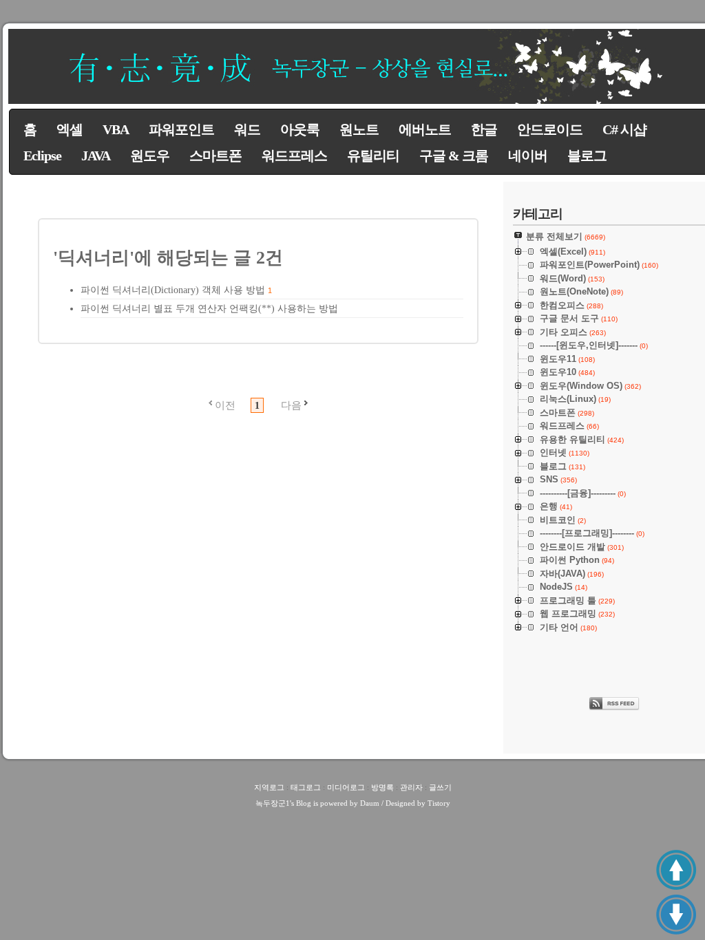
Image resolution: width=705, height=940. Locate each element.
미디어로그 (346, 787)
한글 (484, 129)
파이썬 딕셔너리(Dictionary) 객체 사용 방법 (173, 290)
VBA (116, 129)
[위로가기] (676, 870)
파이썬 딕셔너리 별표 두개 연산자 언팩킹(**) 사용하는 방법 (209, 308)
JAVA (95, 155)
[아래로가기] (676, 915)
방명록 (382, 787)
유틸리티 (373, 155)
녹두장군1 (272, 803)
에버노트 (425, 129)
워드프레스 (294, 155)
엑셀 (69, 129)
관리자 (411, 787)
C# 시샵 (624, 129)
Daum (369, 803)
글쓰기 (440, 787)
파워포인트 (181, 129)
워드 (247, 129)
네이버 (527, 155)
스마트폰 (215, 155)
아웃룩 (299, 129)
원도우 (149, 155)
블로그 (587, 155)
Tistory (439, 803)
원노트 (359, 129)
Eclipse (42, 155)
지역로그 (269, 787)
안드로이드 (549, 129)
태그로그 (306, 787)
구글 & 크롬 (453, 155)
